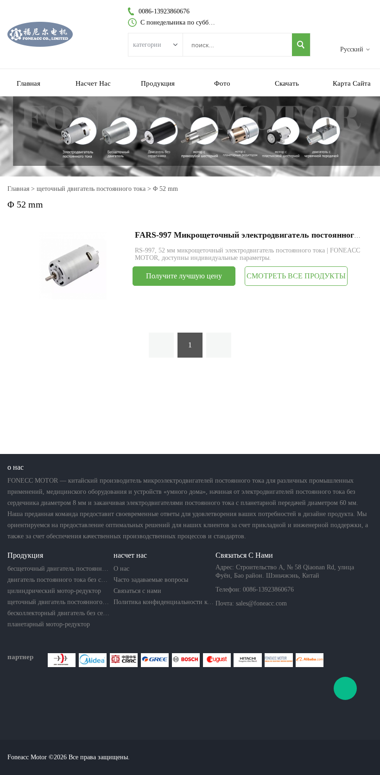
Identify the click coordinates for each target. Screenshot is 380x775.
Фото (222, 83)
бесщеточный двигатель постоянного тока (58, 568)
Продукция (158, 83)
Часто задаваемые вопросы (151, 579)
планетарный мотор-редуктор (48, 624)
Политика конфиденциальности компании (164, 602)
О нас (121, 568)
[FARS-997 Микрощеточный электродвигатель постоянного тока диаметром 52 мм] (73, 264)
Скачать (287, 83)
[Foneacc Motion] (278, 660)
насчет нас (93, 83)
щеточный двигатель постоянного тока (91, 188)
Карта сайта (352, 83)
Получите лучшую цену (184, 276)
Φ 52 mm (165, 188)
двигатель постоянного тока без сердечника (58, 579)
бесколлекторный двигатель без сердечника (58, 613)
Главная (28, 83)
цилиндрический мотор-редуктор (54, 590)
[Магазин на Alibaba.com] (309, 660)
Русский (351, 49)
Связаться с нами (137, 590)
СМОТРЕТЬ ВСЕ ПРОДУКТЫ (296, 276)
